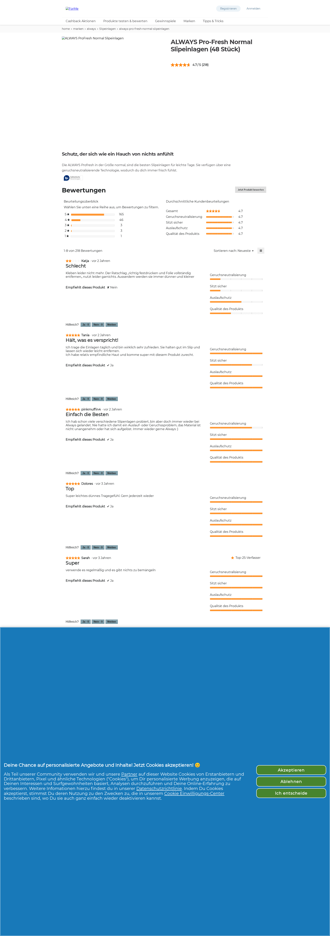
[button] (228, 9)
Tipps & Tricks (213, 21)
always (91, 29)
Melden (111, 324)
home (66, 29)
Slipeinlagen (107, 29)
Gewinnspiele (165, 21)
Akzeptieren (291, 770)
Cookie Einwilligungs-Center (194, 793)
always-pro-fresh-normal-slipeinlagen (144, 29)
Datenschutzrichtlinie (159, 788)
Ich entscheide (291, 793)
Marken (189, 21)
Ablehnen (291, 781)
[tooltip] (73, 178)
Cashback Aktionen (81, 21)
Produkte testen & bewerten (125, 21)
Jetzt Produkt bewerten (252, 190)
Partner (129, 774)
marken (78, 29)
